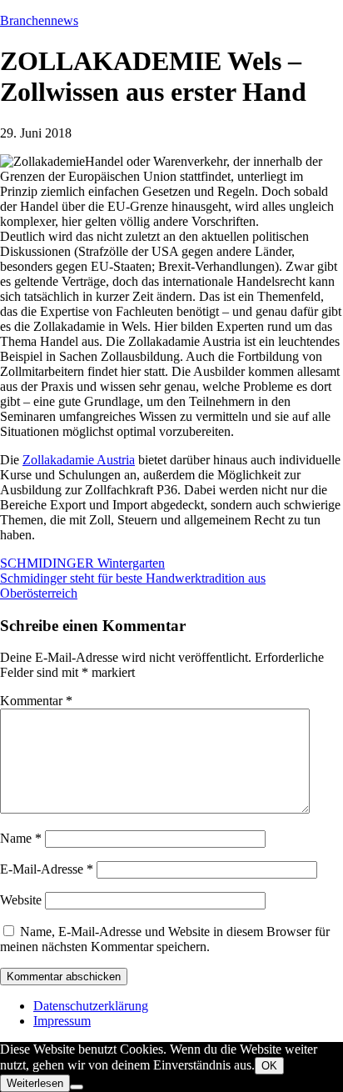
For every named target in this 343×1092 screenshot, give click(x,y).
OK (269, 1065)
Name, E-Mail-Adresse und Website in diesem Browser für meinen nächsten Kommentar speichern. (165, 939)
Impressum (62, 1021)
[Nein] (76, 1086)
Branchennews (39, 20)
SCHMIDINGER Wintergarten (82, 563)
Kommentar (36, 701)
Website (21, 900)
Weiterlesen (35, 1083)
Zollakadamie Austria (78, 460)
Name (21, 838)
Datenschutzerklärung (90, 1006)
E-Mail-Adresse (46, 869)
